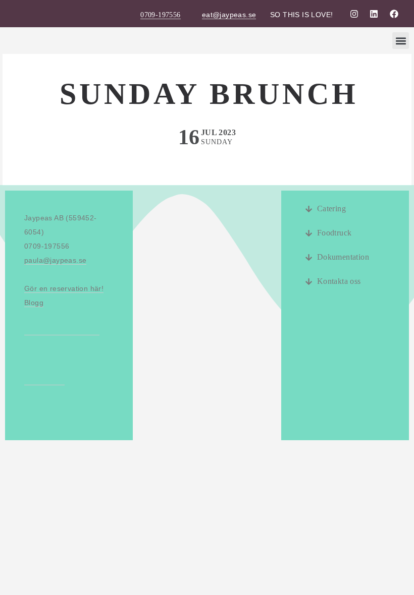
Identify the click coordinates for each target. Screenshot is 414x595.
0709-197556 (160, 15)
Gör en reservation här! (64, 288)
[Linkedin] (374, 13)
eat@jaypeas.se (229, 15)
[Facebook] (393, 13)
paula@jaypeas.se (55, 260)
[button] (400, 40)
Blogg (33, 303)
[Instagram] (354, 13)
